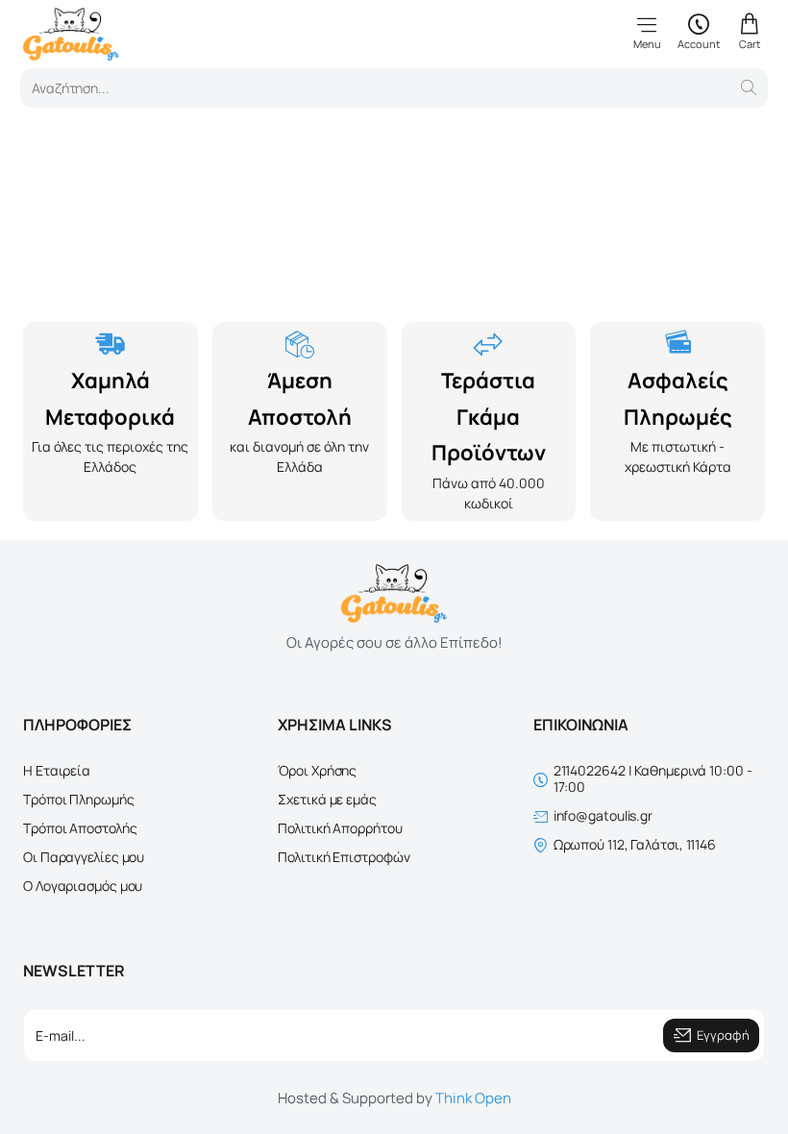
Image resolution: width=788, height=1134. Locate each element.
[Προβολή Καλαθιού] (749, 31)
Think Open (473, 1098)
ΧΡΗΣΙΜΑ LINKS (335, 724)
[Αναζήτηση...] (748, 88)
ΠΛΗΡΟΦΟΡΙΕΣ (77, 724)
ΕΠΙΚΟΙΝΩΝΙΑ (580, 724)
